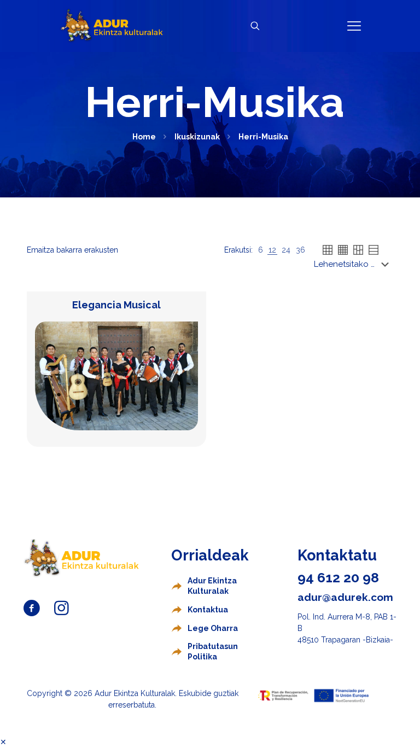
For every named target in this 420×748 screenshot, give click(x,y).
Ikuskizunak (197, 136)
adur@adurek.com (345, 597)
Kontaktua (208, 609)
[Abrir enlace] (354, 26)
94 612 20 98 (338, 577)
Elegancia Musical (116, 305)
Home (144, 136)
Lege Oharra (213, 628)
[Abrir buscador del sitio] (255, 26)
